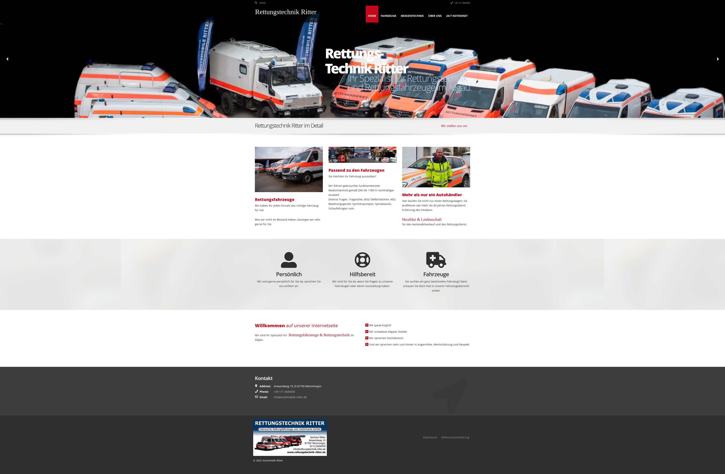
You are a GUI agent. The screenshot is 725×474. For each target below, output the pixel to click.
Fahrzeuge (388, 16)
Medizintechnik (412, 16)
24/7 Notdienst (457, 16)
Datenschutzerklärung (455, 437)
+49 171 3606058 (462, 3)
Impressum (430, 437)
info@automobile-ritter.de (290, 397)
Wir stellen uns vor (454, 126)
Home (372, 16)
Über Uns (435, 16)
